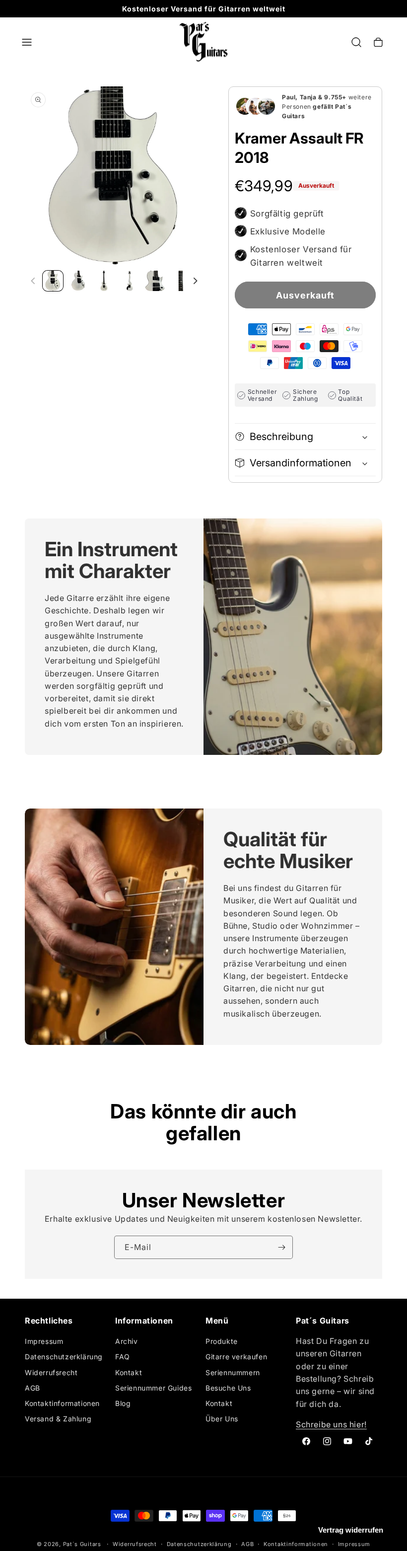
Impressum (44, 1341)
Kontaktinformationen (62, 1403)
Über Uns (221, 1418)
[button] (27, 42)
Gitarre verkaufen (236, 1356)
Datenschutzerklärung (64, 1356)
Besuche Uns (228, 1388)
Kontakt (128, 1372)
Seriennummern (232, 1372)
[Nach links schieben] (33, 281)
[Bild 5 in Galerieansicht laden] (155, 281)
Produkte (221, 1341)
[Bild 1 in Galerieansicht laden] (53, 281)
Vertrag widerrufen (350, 1530)
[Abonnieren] (281, 1247)
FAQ (122, 1356)
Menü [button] (216, 1321)
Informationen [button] (144, 1321)
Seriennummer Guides (153, 1388)
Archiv (126, 1341)
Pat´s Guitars (82, 1544)
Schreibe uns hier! (331, 1424)
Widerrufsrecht (51, 1372)
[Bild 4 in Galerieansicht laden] (129, 281)
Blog (123, 1403)
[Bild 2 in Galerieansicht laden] (78, 281)
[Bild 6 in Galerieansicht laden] (180, 281)
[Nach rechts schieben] (195, 281)
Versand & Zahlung (58, 1418)
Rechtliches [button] (49, 1321)
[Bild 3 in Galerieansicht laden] (104, 281)
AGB (32, 1388)
